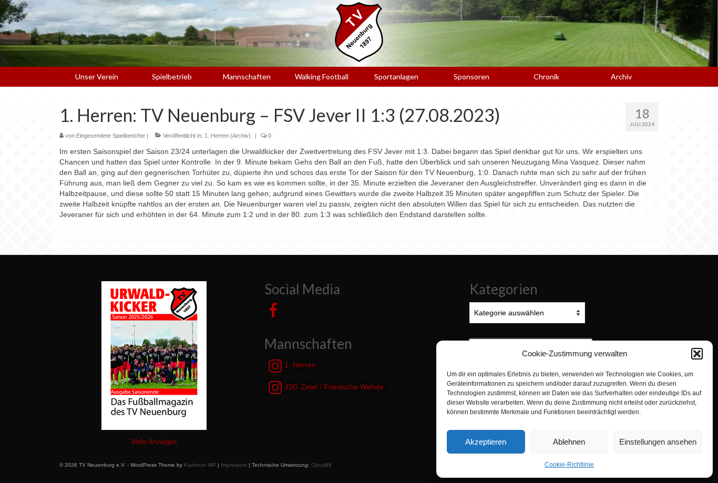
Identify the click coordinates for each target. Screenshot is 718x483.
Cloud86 (321, 465)
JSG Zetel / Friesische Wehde (333, 387)
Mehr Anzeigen (154, 442)
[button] (697, 353)
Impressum (234, 465)
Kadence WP (200, 465)
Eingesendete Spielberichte (110, 135)
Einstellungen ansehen (657, 441)
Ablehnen (569, 441)
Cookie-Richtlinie (569, 464)
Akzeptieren (485, 441)
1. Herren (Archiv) (227, 135)
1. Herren (299, 365)
